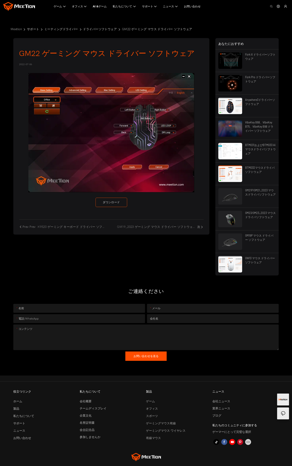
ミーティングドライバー (61, 29)
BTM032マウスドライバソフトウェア (260, 169)
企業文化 (86, 415)
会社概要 (86, 401)
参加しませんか (90, 437)
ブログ (216, 415)
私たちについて (23, 416)
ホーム (17, 401)
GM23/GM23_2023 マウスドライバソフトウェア (260, 215)
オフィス (152, 408)
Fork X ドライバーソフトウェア (260, 56)
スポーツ (152, 416)
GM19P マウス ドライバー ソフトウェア (259, 237)
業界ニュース (221, 408)
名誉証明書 (87, 423)
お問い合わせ (22, 438)
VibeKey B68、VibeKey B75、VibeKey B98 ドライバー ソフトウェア (259, 126)
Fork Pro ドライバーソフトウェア (260, 79)
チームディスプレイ (93, 408)
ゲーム (150, 401)
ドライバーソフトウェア (100, 29)
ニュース (19, 430)
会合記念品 (87, 430)
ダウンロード (111, 202)
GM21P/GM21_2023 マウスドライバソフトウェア (260, 192)
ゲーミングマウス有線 (161, 423)
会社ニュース (221, 401)
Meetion (16, 29)
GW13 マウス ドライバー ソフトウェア (260, 260)
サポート (33, 29)
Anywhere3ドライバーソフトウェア (260, 102)
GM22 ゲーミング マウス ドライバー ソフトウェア (157, 29)
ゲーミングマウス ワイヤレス (166, 430)
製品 (16, 408)
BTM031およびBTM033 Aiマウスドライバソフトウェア (260, 149)
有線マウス (153, 438)
